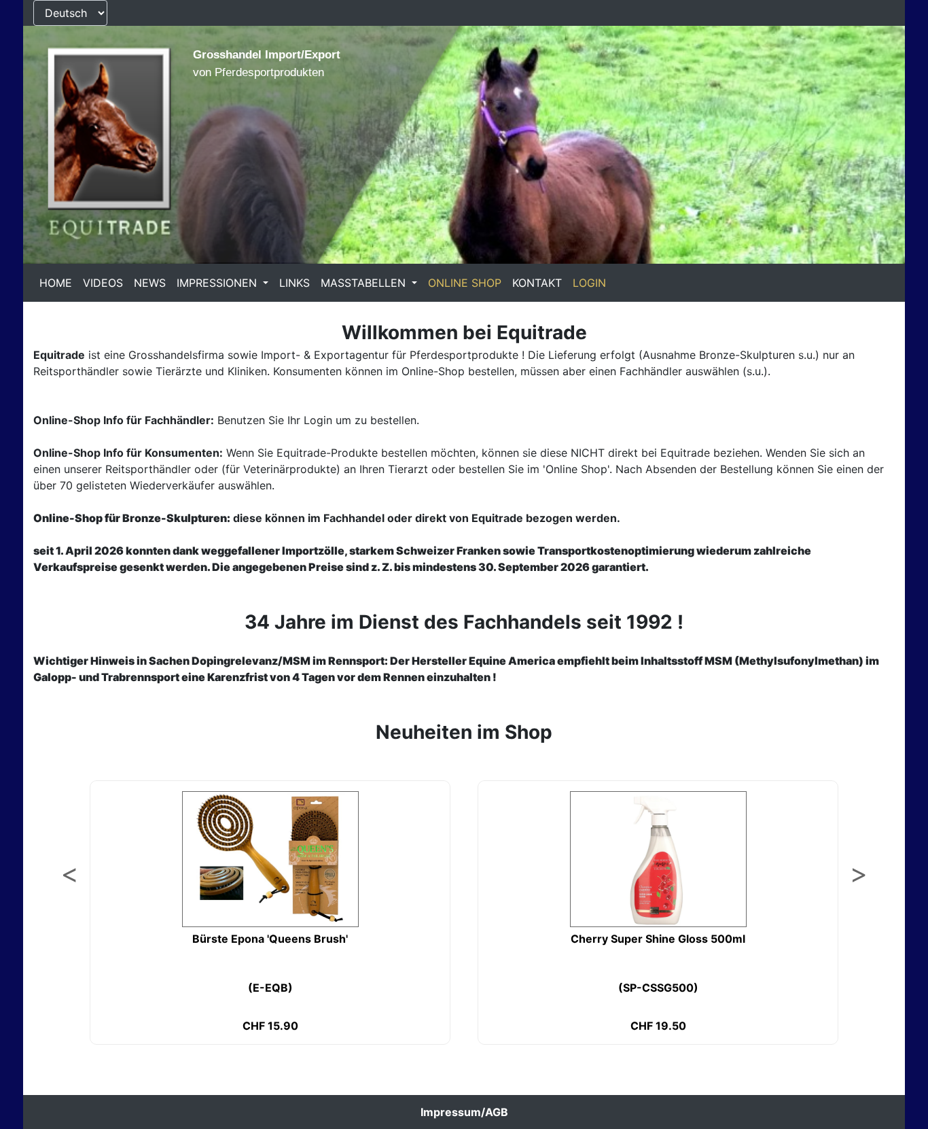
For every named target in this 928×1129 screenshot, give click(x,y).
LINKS (294, 283)
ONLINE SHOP (464, 283)
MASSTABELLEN (365, 283)
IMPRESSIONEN (218, 283)
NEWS (150, 283)
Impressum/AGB (464, 1112)
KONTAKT (537, 283)
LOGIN (589, 283)
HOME (55, 283)
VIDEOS (103, 283)
